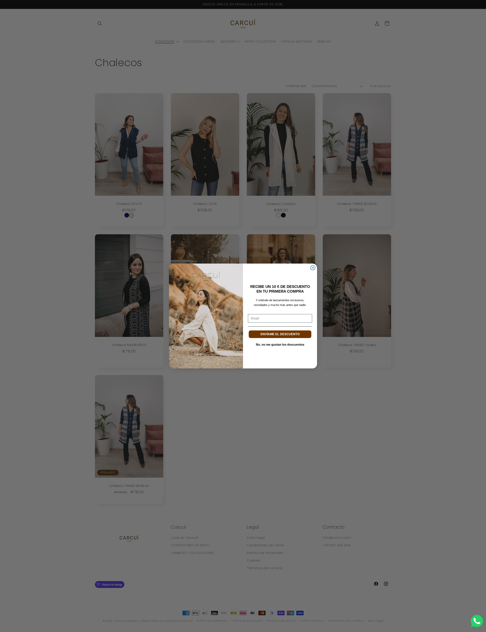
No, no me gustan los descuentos (280, 344)
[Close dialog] (313, 267)
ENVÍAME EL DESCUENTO (280, 334)
